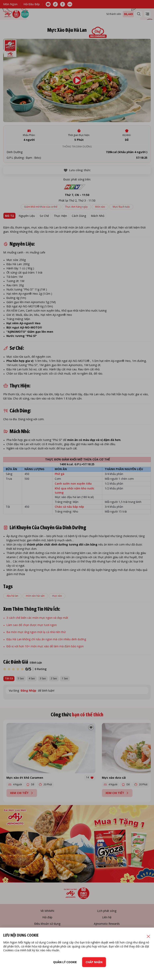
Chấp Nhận (94, 962)
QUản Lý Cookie (65, 962)
